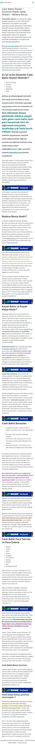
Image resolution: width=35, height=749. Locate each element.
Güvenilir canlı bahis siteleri (10, 46)
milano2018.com (15, 152)
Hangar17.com (28, 329)
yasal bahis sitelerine (8, 349)
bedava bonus (11, 238)
